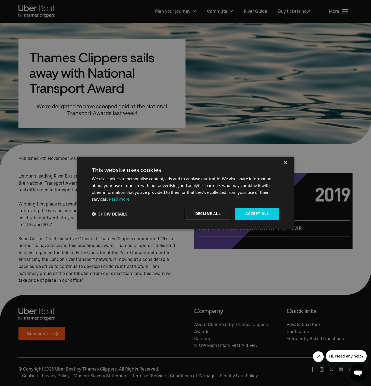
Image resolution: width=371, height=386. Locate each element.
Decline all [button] (208, 213)
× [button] (285, 163)
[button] (109, 214)
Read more (119, 199)
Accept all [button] (257, 213)
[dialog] (185, 193)
